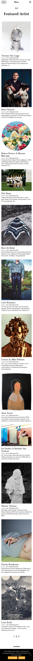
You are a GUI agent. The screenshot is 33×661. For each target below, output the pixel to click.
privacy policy (17, 655)
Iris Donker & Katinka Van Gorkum (13, 450)
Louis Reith (6, 622)
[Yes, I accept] (31, 655)
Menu (16, 2)
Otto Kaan (6, 193)
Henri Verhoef (7, 109)
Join (4, 2)
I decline (21, 658)
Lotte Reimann (8, 302)
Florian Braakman (9, 564)
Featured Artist (13, 58)
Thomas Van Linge (10, 55)
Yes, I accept (12, 658)
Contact (16, 646)
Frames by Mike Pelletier (13, 359)
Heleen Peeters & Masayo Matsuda (13, 154)
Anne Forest (7, 413)
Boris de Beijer (8, 248)
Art (7, 58)
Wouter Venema (8, 506)
